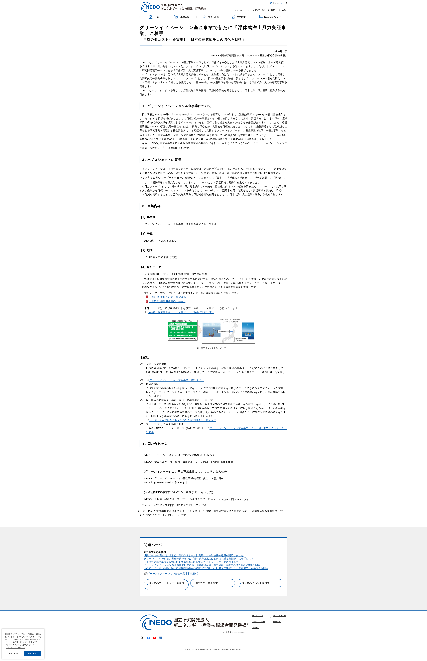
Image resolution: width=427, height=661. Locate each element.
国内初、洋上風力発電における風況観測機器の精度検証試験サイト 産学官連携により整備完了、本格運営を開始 (206, 568)
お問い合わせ (282, 10)
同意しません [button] (14, 653)
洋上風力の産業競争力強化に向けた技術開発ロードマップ (182, 420)
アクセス (255, 628)
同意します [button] (32, 653)
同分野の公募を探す (206, 583)
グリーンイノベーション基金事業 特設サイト (176, 380)
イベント (247, 10)
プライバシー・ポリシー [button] (15, 648)
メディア (256, 10)
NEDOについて (273, 16)
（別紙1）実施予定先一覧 (168, 297)
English (276, 3)
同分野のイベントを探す (256, 583)
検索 (285, 3)
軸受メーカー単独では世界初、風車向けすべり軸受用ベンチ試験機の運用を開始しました (194, 555)
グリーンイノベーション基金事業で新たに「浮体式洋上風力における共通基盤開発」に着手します (199, 558)
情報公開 (277, 622)
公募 (156, 17)
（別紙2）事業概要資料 (167, 301)
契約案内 (242, 16)
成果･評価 (213, 17)
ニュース (238, 10)
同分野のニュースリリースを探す (166, 585)
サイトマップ (257, 616)
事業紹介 (185, 17)
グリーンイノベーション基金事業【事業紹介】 (173, 573)
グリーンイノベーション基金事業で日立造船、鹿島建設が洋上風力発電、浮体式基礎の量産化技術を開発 (202, 565)
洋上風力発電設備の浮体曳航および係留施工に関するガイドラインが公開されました (191, 562)
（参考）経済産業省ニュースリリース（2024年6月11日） (181, 312)
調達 (264, 10)
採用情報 (271, 10)
